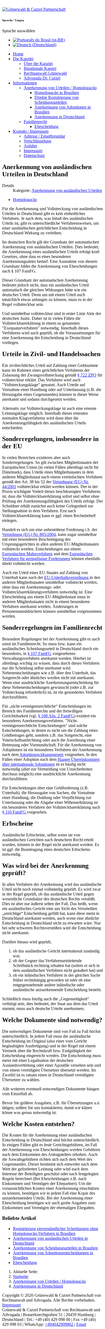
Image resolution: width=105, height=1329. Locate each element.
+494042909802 (59, 1324)
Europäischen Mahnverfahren (27, 553)
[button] (23, 58)
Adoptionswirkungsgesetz (41, 754)
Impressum (11, 1305)
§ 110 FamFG (14, 812)
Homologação (25, 199)
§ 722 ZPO (86, 375)
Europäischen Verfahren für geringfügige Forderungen (47, 556)
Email (81, 1324)
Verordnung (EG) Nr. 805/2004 (29, 534)
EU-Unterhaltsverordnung (67, 577)
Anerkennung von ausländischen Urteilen (67, 190)
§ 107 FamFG (39, 653)
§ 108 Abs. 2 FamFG (56, 716)
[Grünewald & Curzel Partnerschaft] (33, 9)
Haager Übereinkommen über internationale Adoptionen (51, 761)
